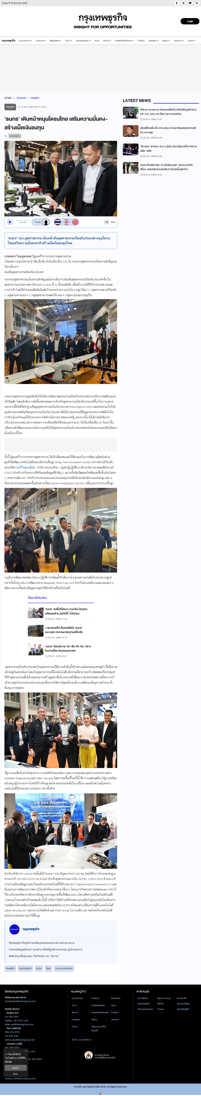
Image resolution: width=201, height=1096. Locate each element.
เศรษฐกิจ (35, 98)
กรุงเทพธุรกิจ (25, 968)
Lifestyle (152, 41)
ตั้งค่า (15, 1073)
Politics (141, 41)
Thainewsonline (145, 1009)
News (165, 41)
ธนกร (38, 968)
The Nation (142, 998)
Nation (160, 1004)
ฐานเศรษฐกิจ (183, 1009)
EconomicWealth (64, 968)
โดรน (48, 968)
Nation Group (164, 998)
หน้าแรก (8, 98)
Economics (24, 41)
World (106, 41)
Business (54, 41)
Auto (97, 41)
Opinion (178, 41)
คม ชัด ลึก (182, 998)
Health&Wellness (123, 41)
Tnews (160, 1009)
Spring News (183, 1004)
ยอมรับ (15, 1067)
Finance (39, 41)
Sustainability (82, 41)
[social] (176, 3)
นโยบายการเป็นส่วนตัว (98, 1029)
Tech (67, 41)
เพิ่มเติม (8, 1061)
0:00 (20, 222)
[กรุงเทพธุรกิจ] (8, 41)
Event (190, 41)
